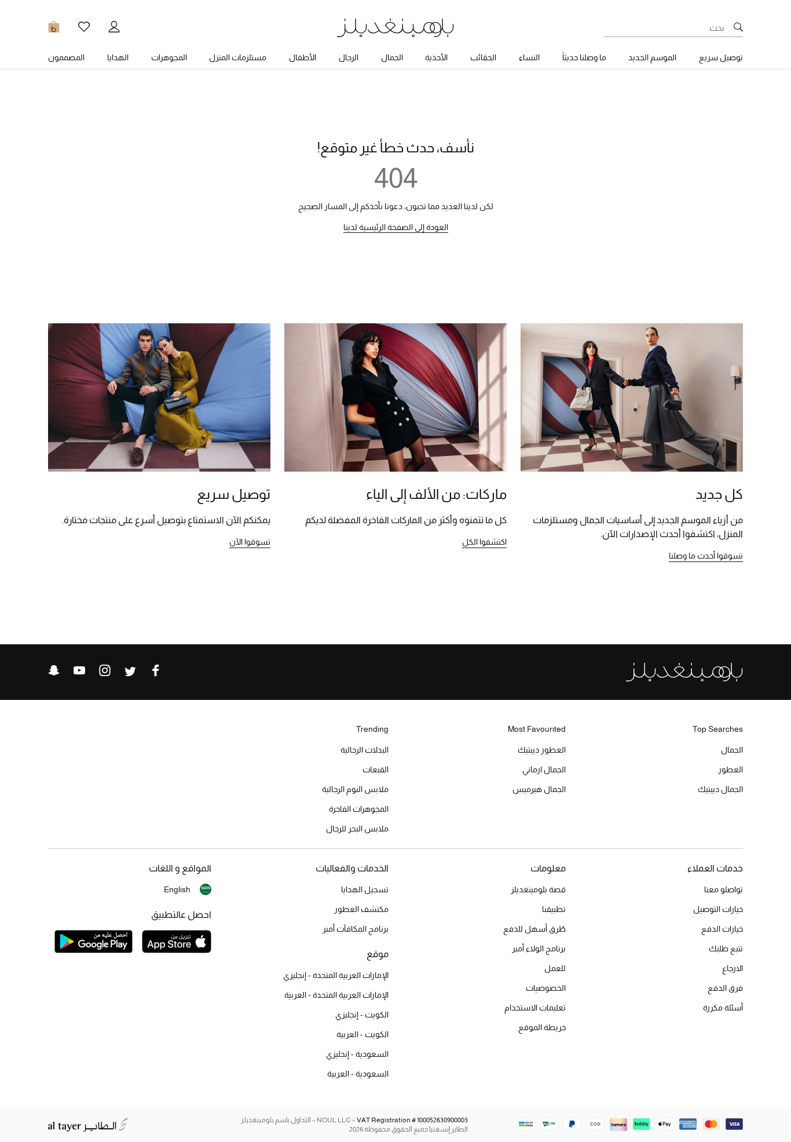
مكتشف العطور (361, 909)
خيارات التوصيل (718, 909)
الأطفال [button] (302, 57)
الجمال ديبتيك (720, 789)
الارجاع (732, 968)
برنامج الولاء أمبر (539, 948)
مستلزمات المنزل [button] (237, 57)
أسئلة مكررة (723, 1007)
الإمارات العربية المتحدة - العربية (336, 994)
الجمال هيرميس (539, 789)
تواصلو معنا (723, 889)
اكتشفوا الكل (484, 541)
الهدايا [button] (118, 57)
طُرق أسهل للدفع (534, 928)
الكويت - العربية (362, 1034)
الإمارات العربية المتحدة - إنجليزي (336, 975)
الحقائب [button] (483, 57)
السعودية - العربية (358, 1073)
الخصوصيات (546, 988)
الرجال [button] (348, 57)
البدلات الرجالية (364, 749)
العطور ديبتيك (542, 749)
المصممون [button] (66, 57)
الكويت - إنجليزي (362, 1014)
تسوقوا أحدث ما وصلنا (706, 555)
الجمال (732, 749)
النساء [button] (529, 57)
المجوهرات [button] (169, 57)
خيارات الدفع (722, 928)
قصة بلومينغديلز (538, 889)
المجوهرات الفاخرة (359, 808)
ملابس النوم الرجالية (355, 789)
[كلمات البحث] (738, 27)
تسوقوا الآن (249, 541)
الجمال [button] (392, 57)
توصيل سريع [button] (721, 57)
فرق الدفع (725, 988)
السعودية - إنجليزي (357, 1054)
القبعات (375, 769)
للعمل (555, 968)
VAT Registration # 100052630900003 (412, 1120)
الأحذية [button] (436, 57)
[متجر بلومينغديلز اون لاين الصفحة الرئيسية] (395, 27)
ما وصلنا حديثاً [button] (584, 57)
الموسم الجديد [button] (652, 57)
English (177, 889)
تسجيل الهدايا (365, 889)
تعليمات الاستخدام (535, 1007)
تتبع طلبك (726, 948)
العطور (730, 769)
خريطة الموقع (542, 1027)
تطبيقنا (554, 909)
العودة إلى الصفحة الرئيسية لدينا (395, 227)
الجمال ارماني (544, 769)
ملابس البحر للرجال (357, 828)
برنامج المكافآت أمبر (356, 928)
